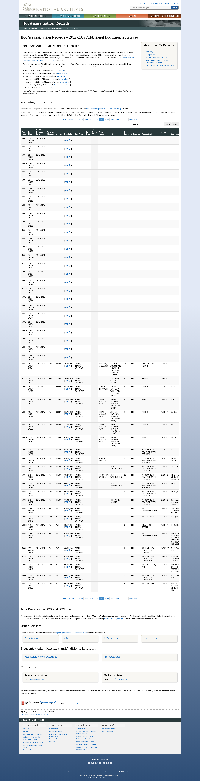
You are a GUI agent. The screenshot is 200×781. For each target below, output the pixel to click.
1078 (107, 119)
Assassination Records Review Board (159, 65)
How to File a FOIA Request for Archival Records (86, 748)
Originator (135, 134)
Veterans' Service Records (68, 16)
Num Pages (126, 133)
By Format (26, 731)
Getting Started (81, 729)
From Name (101, 133)
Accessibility (80, 772)
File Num (88, 133)
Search (174, 8)
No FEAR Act (121, 772)
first (64, 119)
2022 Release (111, 638)
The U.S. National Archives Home (53, 7)
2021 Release (150, 638)
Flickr (111, 763)
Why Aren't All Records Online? (86, 744)
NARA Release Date (39, 131)
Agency (59, 134)
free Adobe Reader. (47, 702)
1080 (117, 119)
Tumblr (100, 763)
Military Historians (55, 731)
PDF (66, 140)
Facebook (89, 763)
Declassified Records (83, 739)
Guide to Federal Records (85, 736)
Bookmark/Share (162, 3)
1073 (81, 119)
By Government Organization (33, 734)
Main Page (149, 51)
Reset (175, 124)
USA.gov (129, 772)
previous (70, 119)
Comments (175, 134)
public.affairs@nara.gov (118, 679)
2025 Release (31, 638)
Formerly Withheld (51, 133)
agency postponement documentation (71, 632)
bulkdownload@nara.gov (114, 618)
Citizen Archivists (147, 3)
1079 (112, 119)
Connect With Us (100, 759)
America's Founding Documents (165, 16)
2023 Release (71, 638)
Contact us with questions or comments (34, 714)
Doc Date (68, 134)
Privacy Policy (91, 772)
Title (112, 134)
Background (150, 54)
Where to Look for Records (85, 742)
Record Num (31, 133)
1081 (122, 119)
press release (59, 70)
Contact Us (174, 3)
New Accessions (108, 731)
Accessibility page (76, 704)
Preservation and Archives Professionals (58, 735)
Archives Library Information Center (32, 746)
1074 (86, 119)
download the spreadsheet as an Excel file (102, 108)
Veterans (52, 742)
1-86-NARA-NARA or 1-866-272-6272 (100, 777)
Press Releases (112, 656)
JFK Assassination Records (55, 28)
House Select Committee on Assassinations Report (156, 61)
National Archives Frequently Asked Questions (86, 732)
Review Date (163, 133)
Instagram (96, 763)
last (136, 119)
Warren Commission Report (156, 57)
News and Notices (108, 729)
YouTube (103, 763)
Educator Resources (100, 16)
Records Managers (55, 739)
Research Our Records (35, 16)
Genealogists (54, 729)
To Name (94, 130)
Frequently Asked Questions (40, 656)
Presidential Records (30, 740)
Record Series (147, 134)
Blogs (107, 763)
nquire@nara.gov (37, 679)
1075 (91, 119)
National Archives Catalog (32, 737)
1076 (96, 119)
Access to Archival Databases (33, 742)
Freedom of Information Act (106, 772)
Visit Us (132, 16)
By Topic (26, 729)
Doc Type (79, 134)
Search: (136, 124)
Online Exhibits (28, 750)
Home (25, 28)
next (131, 119)
